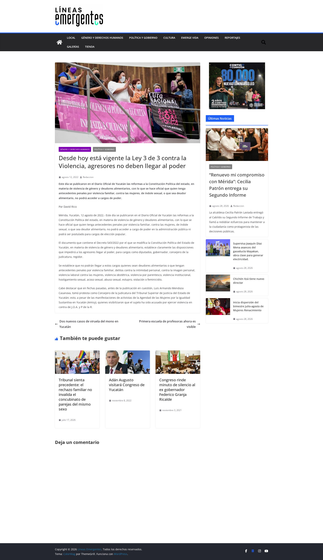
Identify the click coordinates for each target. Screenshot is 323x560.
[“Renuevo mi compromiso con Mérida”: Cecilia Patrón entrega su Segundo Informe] (237, 144)
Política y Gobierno (143, 37)
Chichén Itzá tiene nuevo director (248, 280)
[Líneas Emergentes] (59, 42)
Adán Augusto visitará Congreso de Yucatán (126, 384)
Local (71, 37)
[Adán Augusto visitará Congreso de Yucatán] (127, 353)
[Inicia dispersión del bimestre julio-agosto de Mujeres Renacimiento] (218, 310)
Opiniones (211, 37)
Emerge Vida (189, 37)
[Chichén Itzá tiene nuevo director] (218, 285)
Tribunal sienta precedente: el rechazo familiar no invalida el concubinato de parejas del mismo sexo (75, 394)
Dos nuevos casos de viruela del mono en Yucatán (88, 324)
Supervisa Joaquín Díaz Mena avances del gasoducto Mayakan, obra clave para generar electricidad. (248, 251)
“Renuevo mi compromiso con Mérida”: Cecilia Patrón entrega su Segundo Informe (236, 185)
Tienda (89, 46)
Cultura (169, 37)
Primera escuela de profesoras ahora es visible (167, 324)
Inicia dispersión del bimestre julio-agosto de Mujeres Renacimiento (248, 306)
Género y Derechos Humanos (102, 37)
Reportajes (232, 37)
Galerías (73, 46)
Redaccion (88, 177)
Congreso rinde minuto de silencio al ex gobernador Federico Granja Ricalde (177, 389)
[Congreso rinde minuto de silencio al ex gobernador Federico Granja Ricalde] (178, 353)
